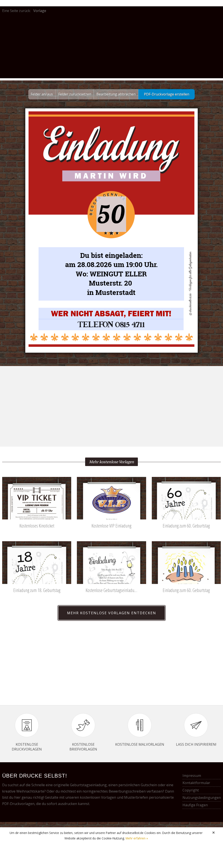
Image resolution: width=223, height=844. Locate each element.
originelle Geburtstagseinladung (80, 785)
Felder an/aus (42, 94)
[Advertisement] (111, 47)
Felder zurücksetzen (74, 94)
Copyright (190, 790)
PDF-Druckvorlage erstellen (166, 94)
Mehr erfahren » (137, 838)
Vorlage (39, 10)
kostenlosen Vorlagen (98, 797)
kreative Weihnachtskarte (23, 791)
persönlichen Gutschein (137, 785)
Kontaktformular (196, 782)
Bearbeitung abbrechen (116, 94)
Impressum (191, 775)
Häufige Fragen (195, 805)
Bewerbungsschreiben (127, 791)
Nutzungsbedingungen (201, 797)
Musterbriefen (136, 797)
